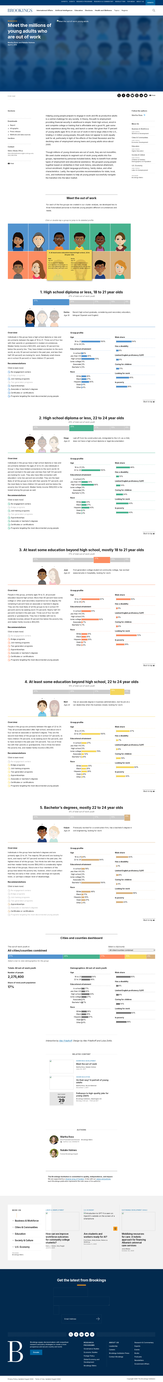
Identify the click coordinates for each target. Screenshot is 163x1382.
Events (72, 1)
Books (136, 1353)
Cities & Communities (140, 137)
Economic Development (140, 142)
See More (11, 138)
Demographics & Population (141, 161)
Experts (64, 1)
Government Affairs (141, 1364)
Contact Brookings (116, 1357)
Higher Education (138, 151)
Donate (150, 2)
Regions (125, 10)
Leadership (113, 1346)
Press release (15, 131)
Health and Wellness (103, 10)
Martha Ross (13, 42)
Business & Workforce (140, 129)
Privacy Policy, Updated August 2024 (20, 1379)
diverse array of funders (75, 1179)
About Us (140, 1)
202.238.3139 (12, 155)
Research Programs (84, 1)
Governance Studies (91, 1349)
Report (12, 125)
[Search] (154, 10)
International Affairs (45, 10)
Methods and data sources (20, 135)
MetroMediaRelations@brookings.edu (19, 153)
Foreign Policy (89, 1356)
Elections (89, 10)
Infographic (14, 128)
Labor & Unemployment (140, 170)
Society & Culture (138, 155)
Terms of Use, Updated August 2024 (48, 1379)
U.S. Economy (137, 165)
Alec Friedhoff (65, 1041)
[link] (27, 1220)
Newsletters (120, 1)
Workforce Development (140, 133)
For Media (131, 1)
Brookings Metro (137, 177)
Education (79, 10)
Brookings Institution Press (119, 1353)
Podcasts (138, 1357)
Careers (112, 1350)
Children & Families (138, 159)
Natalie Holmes (28, 42)
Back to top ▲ (149, 402)
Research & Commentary (103, 1)
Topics (116, 10)
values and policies (103, 1179)
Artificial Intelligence (63, 10)
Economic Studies (90, 1352)
